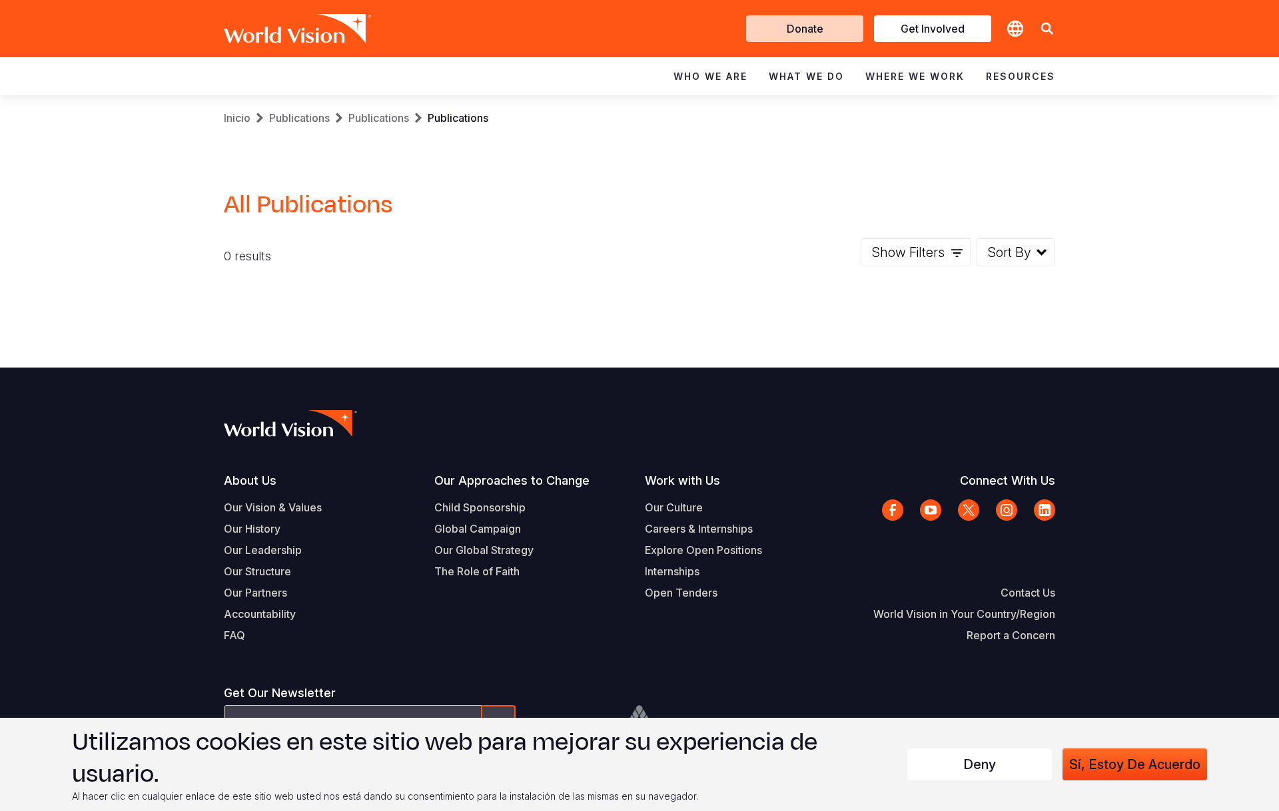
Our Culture (674, 507)
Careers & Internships (699, 528)
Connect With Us (1007, 480)
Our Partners (255, 592)
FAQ (234, 635)
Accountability (260, 614)
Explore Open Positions (703, 550)
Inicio (237, 118)
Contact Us (1028, 592)
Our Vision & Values (273, 507)
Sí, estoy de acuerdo (1134, 764)
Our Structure (257, 571)
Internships (672, 571)
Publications (299, 118)
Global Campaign (477, 528)
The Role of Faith (477, 571)
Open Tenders (681, 592)
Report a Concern (1011, 635)
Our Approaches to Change (512, 480)
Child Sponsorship (480, 507)
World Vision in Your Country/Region (964, 614)
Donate (805, 28)
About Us (250, 480)
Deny (979, 764)
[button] (1047, 29)
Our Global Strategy (484, 550)
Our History (252, 528)
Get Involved (933, 28)
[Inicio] (278, 28)
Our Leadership (263, 550)
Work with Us (682, 480)
